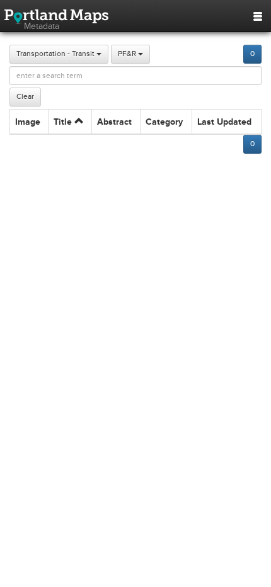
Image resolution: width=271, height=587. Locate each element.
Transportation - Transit (56, 54)
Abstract (114, 122)
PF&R (128, 54)
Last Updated (224, 122)
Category (164, 122)
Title (64, 122)
